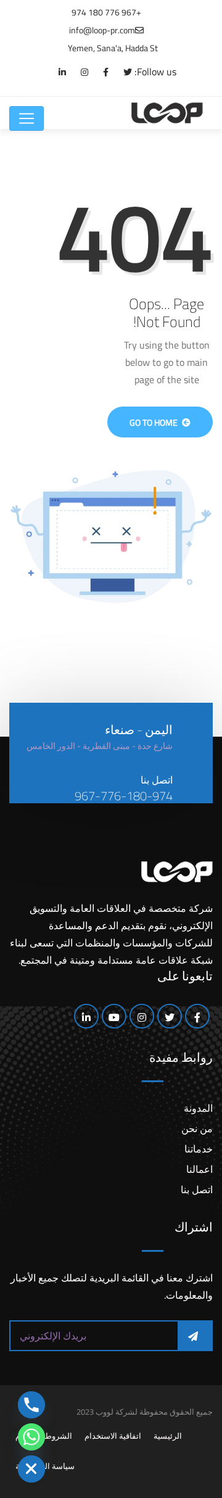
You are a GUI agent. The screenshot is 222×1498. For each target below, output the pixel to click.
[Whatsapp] (31, 1436)
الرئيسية (168, 1435)
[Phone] (31, 1404)
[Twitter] (121, 72)
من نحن (197, 1128)
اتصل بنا (197, 1189)
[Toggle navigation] (26, 118)
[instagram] (78, 72)
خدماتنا (198, 1149)
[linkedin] (56, 72)
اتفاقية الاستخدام (112, 1435)
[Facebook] (100, 72)
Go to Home (154, 423)
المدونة (198, 1108)
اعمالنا (199, 1169)
